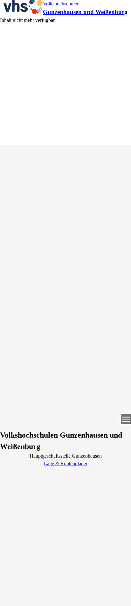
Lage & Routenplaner (65, 463)
